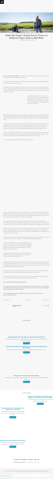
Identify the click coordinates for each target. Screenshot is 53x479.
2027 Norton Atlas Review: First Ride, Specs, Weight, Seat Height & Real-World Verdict (26, 347)
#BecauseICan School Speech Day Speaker (26, 375)
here (26, 282)
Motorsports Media (17, 33)
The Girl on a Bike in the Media (32, 33)
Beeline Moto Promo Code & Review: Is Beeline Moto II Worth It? (26, 337)
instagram (24, 459)
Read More (26, 343)
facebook (17, 459)
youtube (37, 459)
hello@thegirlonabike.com (32, 462)
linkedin (31, 459)
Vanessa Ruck (17, 305)
